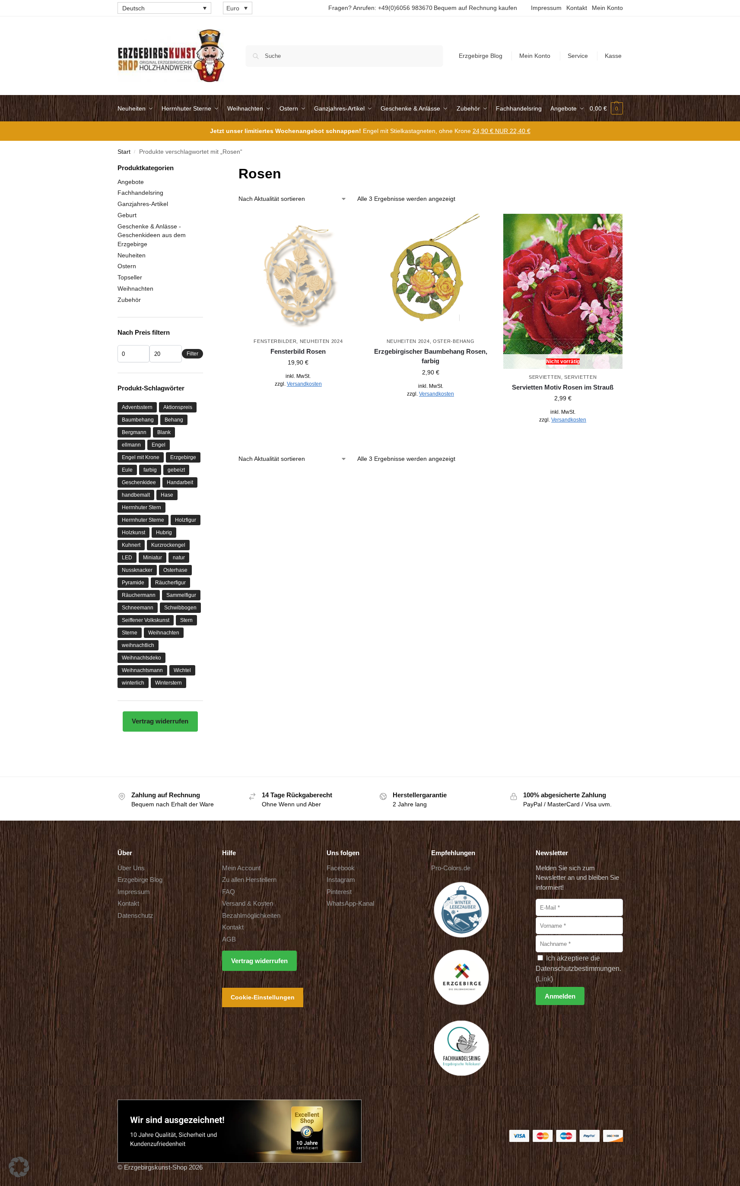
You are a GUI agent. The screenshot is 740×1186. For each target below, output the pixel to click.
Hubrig (164, 533)
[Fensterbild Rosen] (298, 273)
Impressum (546, 7)
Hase (167, 495)
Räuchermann (139, 595)
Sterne (129, 633)
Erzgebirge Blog (480, 55)
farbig (150, 470)
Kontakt (576, 7)
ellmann (131, 445)
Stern (186, 620)
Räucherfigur (170, 583)
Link (544, 979)
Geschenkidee (139, 482)
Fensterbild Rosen (298, 351)
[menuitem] (164, 8)
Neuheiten (132, 255)
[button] (606, 108)
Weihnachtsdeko (141, 658)
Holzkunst (133, 533)
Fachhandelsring (140, 192)
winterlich (133, 683)
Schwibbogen (180, 608)
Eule (127, 470)
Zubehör (129, 299)
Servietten (545, 377)
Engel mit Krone (140, 457)
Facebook (341, 868)
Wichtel (182, 670)
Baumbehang (138, 420)
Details (298, 403)
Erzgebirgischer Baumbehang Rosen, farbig (430, 356)
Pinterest (339, 891)
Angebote (131, 181)
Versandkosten (304, 384)
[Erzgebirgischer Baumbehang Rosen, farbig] (430, 273)
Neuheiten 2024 (321, 341)
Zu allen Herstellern (249, 879)
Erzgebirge (183, 457)
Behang (174, 420)
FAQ (228, 891)
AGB (229, 939)
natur (179, 558)
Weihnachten (135, 288)
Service (578, 55)
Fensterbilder (275, 341)
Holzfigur (185, 520)
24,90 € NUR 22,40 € (501, 130)
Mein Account (241, 868)
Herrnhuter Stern (141, 507)
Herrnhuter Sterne (143, 520)
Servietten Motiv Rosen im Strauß (562, 387)
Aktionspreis (177, 407)
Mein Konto (607, 7)
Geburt (127, 215)
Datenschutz (135, 915)
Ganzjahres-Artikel (143, 203)
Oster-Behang (453, 341)
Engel (158, 445)
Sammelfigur (181, 595)
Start (124, 152)
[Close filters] (205, 168)
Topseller (130, 277)
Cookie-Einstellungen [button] (263, 997)
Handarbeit (180, 482)
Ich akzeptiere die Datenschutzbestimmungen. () (578, 969)
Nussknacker (137, 570)
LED (127, 558)
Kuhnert (131, 545)
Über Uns (131, 868)
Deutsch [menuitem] (133, 8)
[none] (164, 8)
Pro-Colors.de (450, 868)
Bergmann (134, 432)
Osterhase (175, 570)
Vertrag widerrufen (160, 721)
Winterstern (168, 683)
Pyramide (133, 583)
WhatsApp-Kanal (350, 903)
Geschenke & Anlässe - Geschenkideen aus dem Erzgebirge (152, 235)
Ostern (127, 266)
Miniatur (152, 558)
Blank (164, 432)
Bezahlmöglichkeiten (251, 915)
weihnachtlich (138, 645)
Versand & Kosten (247, 903)
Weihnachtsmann (142, 670)
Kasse (613, 55)
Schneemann (137, 608)
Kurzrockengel (168, 545)
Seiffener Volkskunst (145, 620)
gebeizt (176, 470)
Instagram (341, 879)
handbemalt (136, 495)
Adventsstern (137, 407)
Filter (192, 354)
